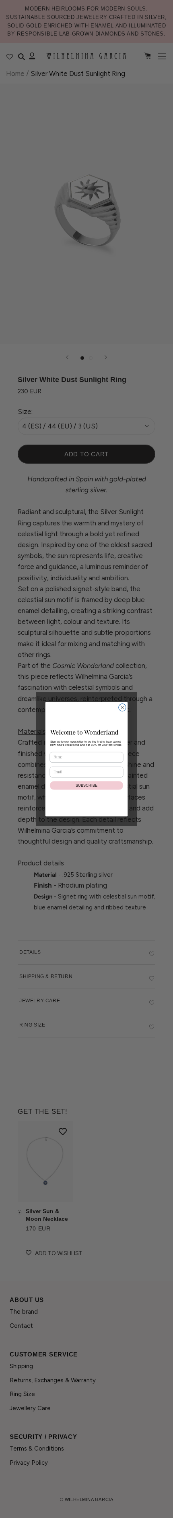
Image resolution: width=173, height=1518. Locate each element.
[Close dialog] (122, 707)
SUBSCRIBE (87, 785)
